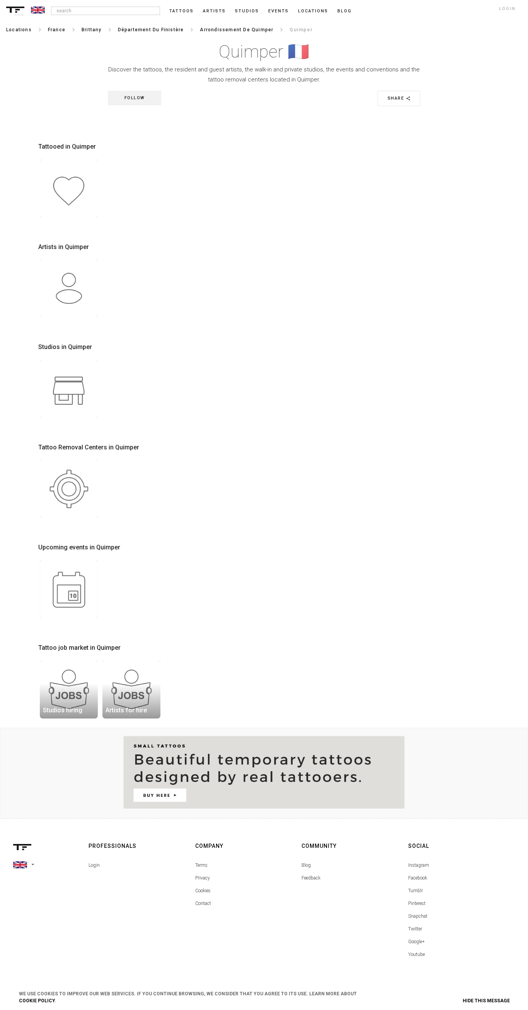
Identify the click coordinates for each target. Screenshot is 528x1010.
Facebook (417, 878)
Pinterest (417, 903)
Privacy (202, 878)
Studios (247, 11)
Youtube (416, 954)
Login (94, 865)
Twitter (415, 929)
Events (278, 11)
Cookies (203, 890)
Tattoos (181, 11)
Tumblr (415, 890)
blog (344, 11)
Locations (313, 11)
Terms (201, 865)
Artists (214, 11)
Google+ (416, 941)
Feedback (310, 878)
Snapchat (418, 916)
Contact (203, 903)
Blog (306, 865)
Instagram (418, 865)
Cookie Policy (37, 1000)
